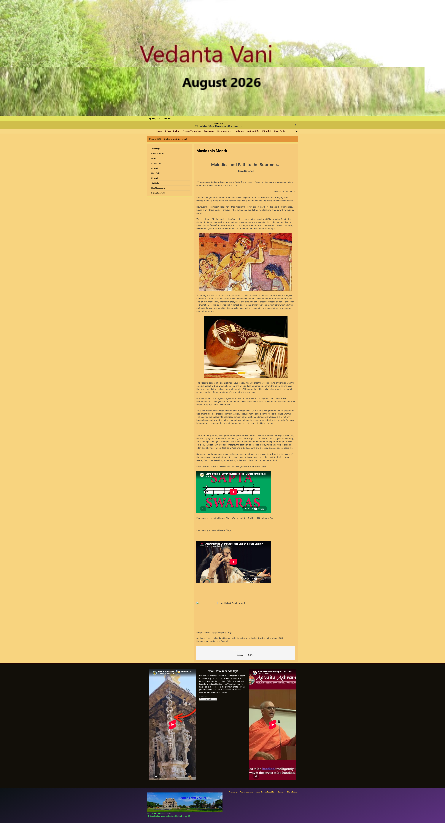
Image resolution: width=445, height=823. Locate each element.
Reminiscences (224, 131)
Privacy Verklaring (192, 131)
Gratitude (155, 183)
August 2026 (218, 123)
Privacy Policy (172, 131)
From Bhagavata (158, 193)
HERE (169, 813)
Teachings (209, 131)
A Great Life (253, 131)
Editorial (266, 131)
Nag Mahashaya (158, 188)
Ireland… (240, 131)
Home (159, 131)
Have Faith (279, 131)
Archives (203, 696)
